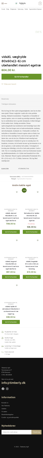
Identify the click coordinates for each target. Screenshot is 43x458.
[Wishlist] (16, 192)
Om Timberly (6, 405)
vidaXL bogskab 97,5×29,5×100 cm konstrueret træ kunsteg (31, 265)
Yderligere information (9, 104)
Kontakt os (5, 402)
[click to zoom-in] (22, 31)
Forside (3, 9)
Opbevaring (20, 9)
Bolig (7, 9)
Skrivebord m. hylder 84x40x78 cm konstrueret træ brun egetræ (32, 216)
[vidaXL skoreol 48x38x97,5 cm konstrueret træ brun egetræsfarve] (11, 198)
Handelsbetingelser (7, 414)
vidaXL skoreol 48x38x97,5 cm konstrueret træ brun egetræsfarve (11, 216)
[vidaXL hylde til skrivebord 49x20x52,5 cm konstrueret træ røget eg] (11, 291)
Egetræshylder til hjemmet (35, 9)
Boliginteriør (13, 9)
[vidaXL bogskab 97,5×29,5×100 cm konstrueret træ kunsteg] (32, 246)
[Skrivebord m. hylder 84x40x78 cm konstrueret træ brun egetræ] (32, 198)
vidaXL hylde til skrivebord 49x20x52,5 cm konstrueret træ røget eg (11, 310)
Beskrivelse (5, 99)
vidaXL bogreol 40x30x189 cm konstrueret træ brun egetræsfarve (11, 265)
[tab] (22, 99)
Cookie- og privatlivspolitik (10, 417)
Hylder (26, 9)
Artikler (4, 408)
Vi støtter (4, 411)
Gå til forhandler (21, 77)
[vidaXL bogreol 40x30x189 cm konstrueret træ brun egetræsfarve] (11, 246)
